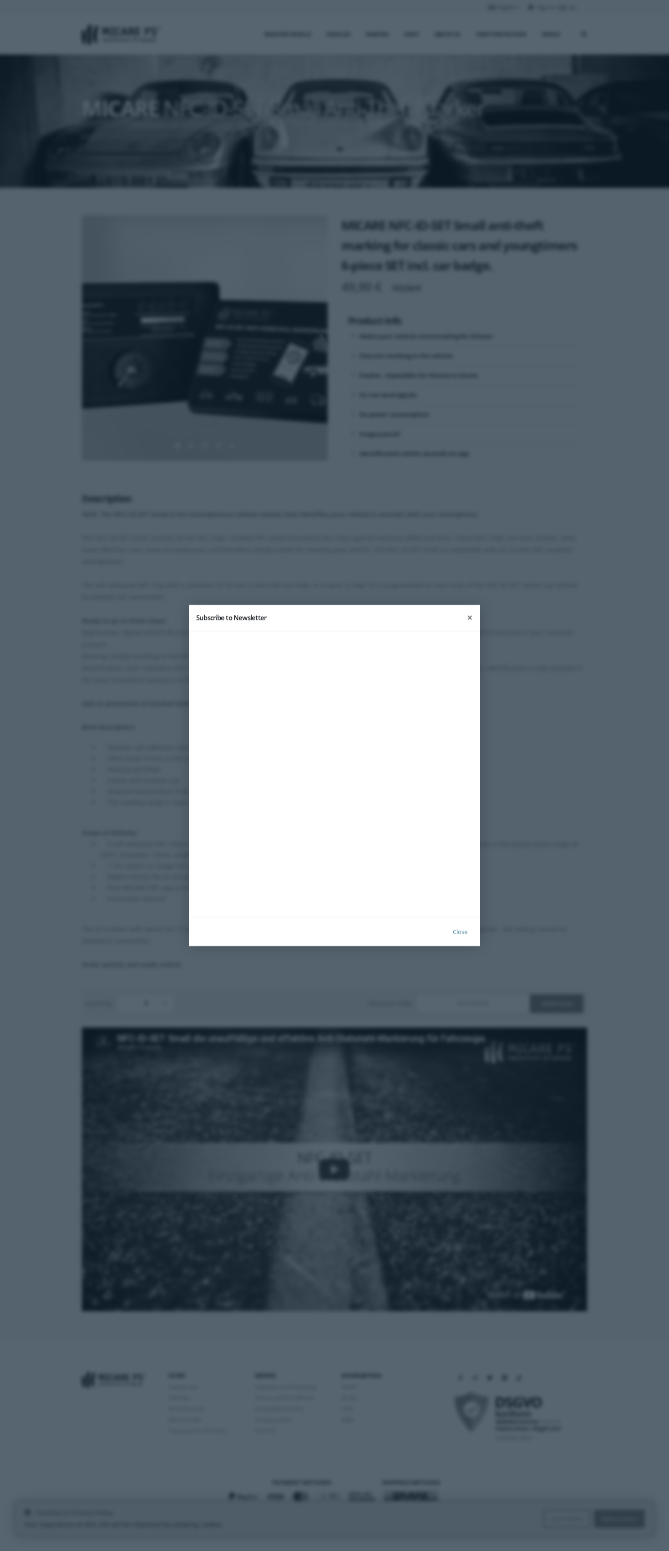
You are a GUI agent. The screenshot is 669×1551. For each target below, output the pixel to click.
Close (460, 931)
